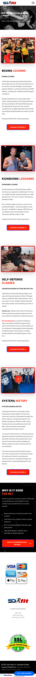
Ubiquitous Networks (23, 667)
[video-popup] (18, 379)
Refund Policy (6, 670)
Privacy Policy (16, 670)
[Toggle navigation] (33, 3)
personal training (23, 106)
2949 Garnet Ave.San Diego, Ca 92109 (18, 616)
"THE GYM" (18, 613)
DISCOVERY (13, 119)
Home (3, 21)
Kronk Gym (5, 86)
